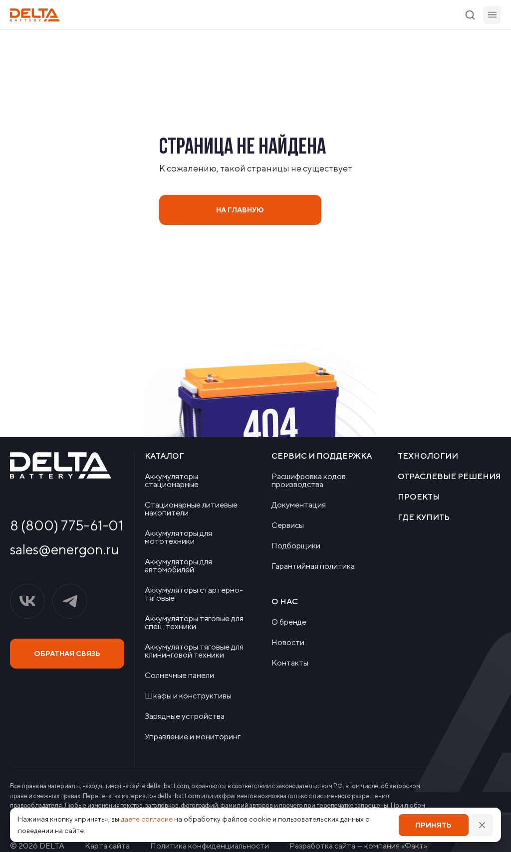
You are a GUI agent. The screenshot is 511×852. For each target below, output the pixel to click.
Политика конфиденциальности (209, 846)
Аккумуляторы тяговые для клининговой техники (194, 651)
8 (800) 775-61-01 (66, 525)
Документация (298, 505)
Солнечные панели (179, 676)
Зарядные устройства (185, 716)
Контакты (289, 663)
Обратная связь (67, 654)
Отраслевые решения (449, 477)
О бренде (288, 622)
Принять (433, 825)
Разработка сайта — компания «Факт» (358, 846)
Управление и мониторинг (193, 737)
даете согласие (147, 819)
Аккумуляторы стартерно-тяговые (194, 594)
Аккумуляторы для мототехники (178, 537)
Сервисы (287, 525)
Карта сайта (107, 846)
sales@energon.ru (64, 549)
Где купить (424, 517)
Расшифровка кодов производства (308, 481)
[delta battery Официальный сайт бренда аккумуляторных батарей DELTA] (35, 14)
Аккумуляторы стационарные (172, 481)
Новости (287, 643)
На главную (240, 210)
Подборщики (295, 546)
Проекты (419, 497)
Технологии (428, 456)
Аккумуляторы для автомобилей (178, 566)
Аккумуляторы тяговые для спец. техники (194, 623)
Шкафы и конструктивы (188, 696)
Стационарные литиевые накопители (191, 509)
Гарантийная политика (313, 566)
